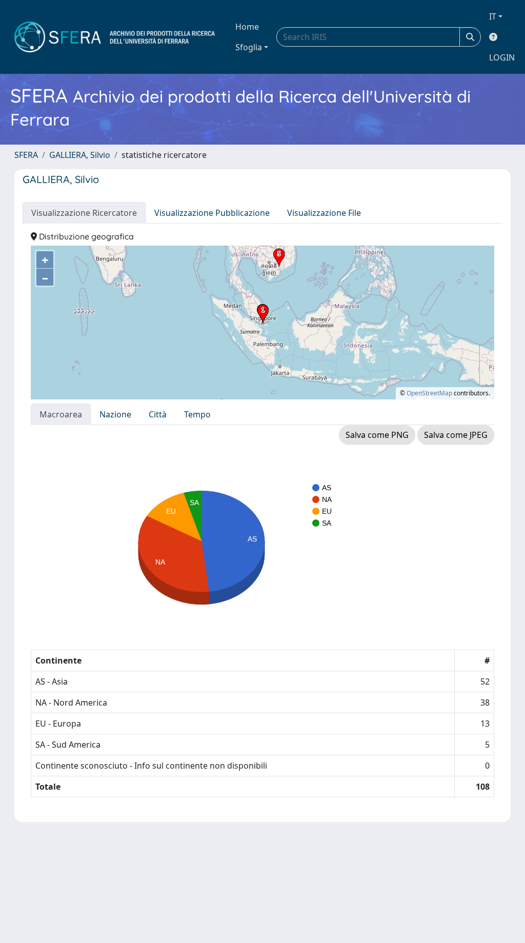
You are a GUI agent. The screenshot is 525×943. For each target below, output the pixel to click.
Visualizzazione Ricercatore (84, 212)
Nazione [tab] (115, 414)
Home (247, 26)
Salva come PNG (377, 434)
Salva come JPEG (456, 434)
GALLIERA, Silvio (79, 154)
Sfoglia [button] (248, 47)
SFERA (26, 154)
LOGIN (502, 57)
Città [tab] (158, 414)
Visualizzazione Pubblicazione (212, 212)
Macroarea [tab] (60, 414)
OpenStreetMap (429, 393)
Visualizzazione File (324, 212)
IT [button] (492, 16)
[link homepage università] (114, 36)
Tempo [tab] (197, 414)
